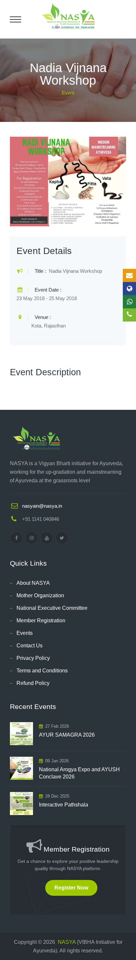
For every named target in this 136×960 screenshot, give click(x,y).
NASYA (67, 942)
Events (25, 633)
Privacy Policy (33, 658)
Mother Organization (40, 595)
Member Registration (41, 620)
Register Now (71, 887)
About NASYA (33, 583)
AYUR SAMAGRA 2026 (67, 735)
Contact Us (30, 645)
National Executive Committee (52, 608)
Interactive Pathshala (63, 804)
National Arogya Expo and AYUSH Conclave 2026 (79, 773)
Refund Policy (33, 683)
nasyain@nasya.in (42, 506)
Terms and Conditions (42, 670)
